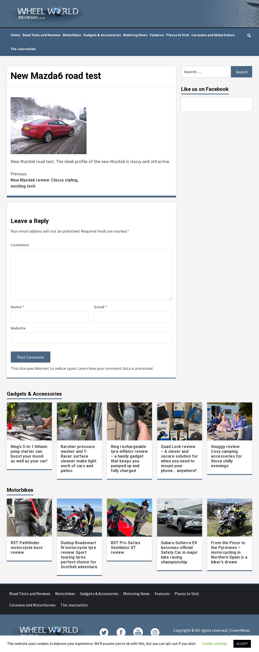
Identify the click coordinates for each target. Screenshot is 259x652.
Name (17, 306)
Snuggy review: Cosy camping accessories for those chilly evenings (226, 456)
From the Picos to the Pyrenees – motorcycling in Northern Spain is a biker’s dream (229, 552)
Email (100, 306)
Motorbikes (72, 35)
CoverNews (240, 630)
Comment (20, 244)
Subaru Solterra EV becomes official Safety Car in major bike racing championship (179, 552)
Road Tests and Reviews (41, 35)
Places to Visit (177, 35)
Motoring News (135, 35)
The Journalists (23, 49)
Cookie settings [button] (214, 643)
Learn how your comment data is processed (115, 368)
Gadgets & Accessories (102, 35)
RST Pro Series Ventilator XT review (125, 547)
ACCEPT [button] (242, 644)
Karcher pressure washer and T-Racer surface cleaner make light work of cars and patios (78, 458)
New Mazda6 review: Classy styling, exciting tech (44, 180)
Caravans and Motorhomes (213, 35)
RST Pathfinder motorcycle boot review (26, 547)
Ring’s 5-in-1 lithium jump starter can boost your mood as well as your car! (29, 453)
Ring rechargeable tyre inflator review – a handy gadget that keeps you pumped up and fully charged (129, 458)
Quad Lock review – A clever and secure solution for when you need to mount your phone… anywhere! (179, 458)
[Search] (249, 35)
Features (157, 35)
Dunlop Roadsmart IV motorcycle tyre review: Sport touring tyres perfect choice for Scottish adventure (79, 554)
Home (15, 35)
